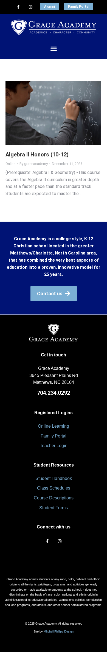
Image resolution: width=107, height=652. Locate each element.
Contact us (50, 293)
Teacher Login (53, 445)
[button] (53, 48)
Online (10, 164)
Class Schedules (53, 488)
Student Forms (53, 507)
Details (61, 113)
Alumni (49, 6)
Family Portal (78, 6)
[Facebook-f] (18, 7)
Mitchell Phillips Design (59, 631)
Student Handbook (53, 478)
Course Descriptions (54, 498)
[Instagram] (31, 7)
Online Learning (53, 426)
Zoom (46, 113)
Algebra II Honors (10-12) (37, 154)
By (33, 164)
